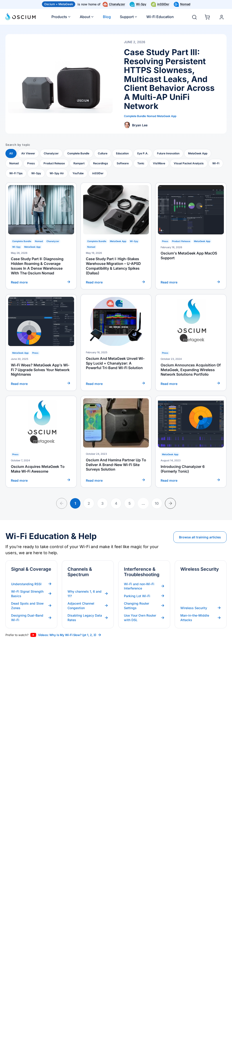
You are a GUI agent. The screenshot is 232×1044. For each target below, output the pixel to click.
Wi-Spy (141, 4)
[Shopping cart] (208, 16)
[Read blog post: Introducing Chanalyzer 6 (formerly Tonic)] (191, 441)
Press (31, 163)
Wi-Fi (215, 163)
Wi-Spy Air (57, 173)
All (11, 153)
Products (59, 16)
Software (123, 163)
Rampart (79, 163)
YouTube (78, 173)
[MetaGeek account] (222, 17)
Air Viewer (28, 153)
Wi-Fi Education (160, 16)
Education (122, 153)
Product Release (54, 163)
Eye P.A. (142, 153)
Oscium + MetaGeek (58, 4)
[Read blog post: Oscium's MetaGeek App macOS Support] (191, 236)
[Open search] (194, 17)
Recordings (100, 163)
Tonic (140, 163)
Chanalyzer (117, 4)
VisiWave (159, 163)
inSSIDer (163, 4)
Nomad (185, 4)
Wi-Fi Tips (16, 173)
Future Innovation (168, 153)
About (85, 16)
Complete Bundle (78, 153)
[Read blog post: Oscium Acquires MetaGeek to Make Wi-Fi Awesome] (41, 441)
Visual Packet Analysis (189, 163)
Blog (107, 16)
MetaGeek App (197, 153)
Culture (102, 153)
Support (127, 16)
